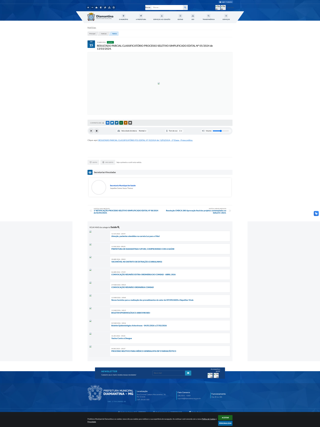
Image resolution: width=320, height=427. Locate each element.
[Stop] (96, 130)
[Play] (91, 130)
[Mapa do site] (109, 7)
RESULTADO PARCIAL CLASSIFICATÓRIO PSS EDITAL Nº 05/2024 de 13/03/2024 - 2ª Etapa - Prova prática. (145, 140)
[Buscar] (185, 7)
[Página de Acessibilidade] (114, 7)
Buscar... (148, 7)
